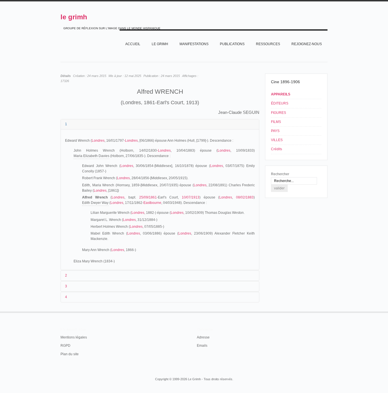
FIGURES (278, 113)
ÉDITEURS (279, 103)
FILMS (276, 122)
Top (327, 311)
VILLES (277, 140)
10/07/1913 (190, 197)
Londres (98, 141)
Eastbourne (152, 203)
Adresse (203, 337)
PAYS (275, 131)
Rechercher (280, 174)
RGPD (65, 346)
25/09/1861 (148, 197)
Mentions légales (74, 337)
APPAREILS (280, 94)
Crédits (276, 149)
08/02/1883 (245, 197)
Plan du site (70, 354)
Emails (202, 346)
